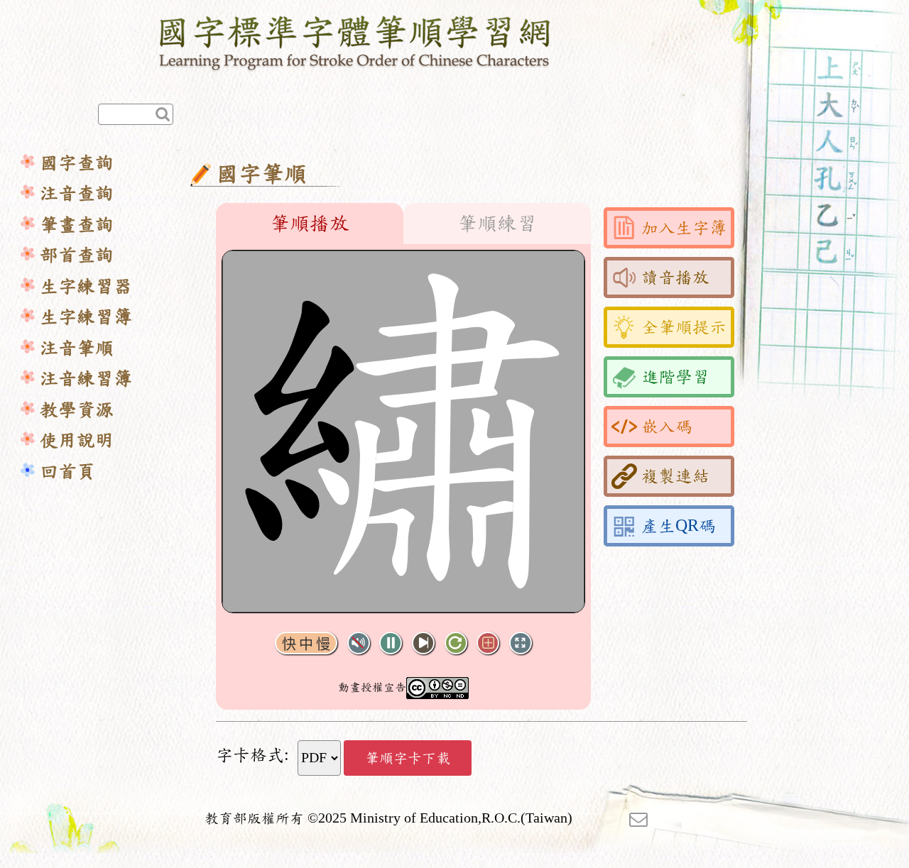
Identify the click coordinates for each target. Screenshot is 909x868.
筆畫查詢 (77, 225)
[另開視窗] (638, 818)
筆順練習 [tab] (497, 224)
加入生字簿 (683, 227)
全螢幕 (520, 643)
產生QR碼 (678, 525)
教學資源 (77, 410)
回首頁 (67, 471)
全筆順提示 (683, 327)
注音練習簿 (86, 379)
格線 (488, 643)
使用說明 (77, 440)
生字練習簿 (86, 317)
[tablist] (403, 223)
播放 (390, 643)
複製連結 (675, 476)
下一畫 (423, 643)
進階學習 (675, 376)
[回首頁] (355, 40)
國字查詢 (77, 163)
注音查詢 (77, 193)
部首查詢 (77, 255)
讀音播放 (675, 277)
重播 (456, 643)
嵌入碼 (666, 426)
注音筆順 (77, 348)
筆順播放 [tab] (309, 224)
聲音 (358, 643)
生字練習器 (86, 286)
